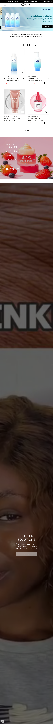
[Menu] (5, 5)
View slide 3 (26, 28)
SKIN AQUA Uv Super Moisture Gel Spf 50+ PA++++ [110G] (14, 79)
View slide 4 (31, 28)
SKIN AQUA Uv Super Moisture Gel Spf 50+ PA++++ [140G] (38, 79)
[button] (43, 5)
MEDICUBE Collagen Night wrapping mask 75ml (12, 119)
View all (26, 130)
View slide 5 (37, 28)
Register (12, 83)
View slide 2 (21, 28)
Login (6, 83)
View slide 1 (16, 28)
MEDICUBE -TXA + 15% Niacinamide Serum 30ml (35, 119)
